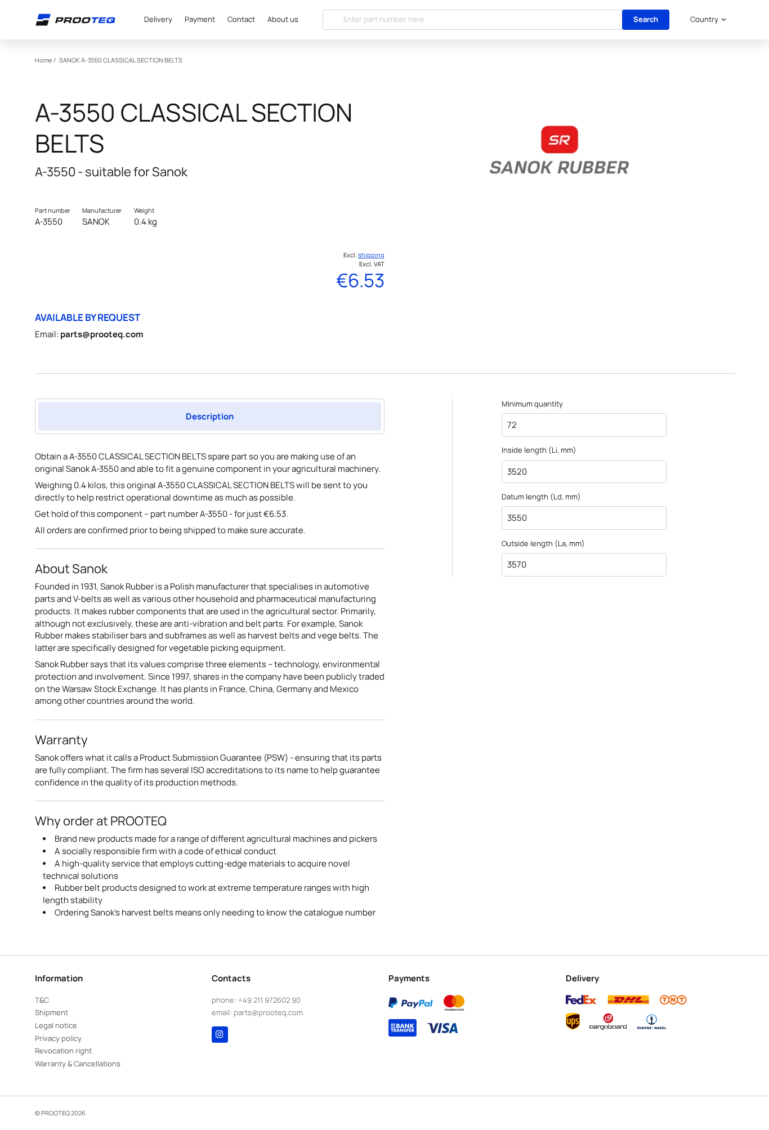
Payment (200, 19)
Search (645, 19)
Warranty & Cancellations (77, 1063)
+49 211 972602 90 (269, 1000)
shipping (371, 255)
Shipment (51, 1012)
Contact (241, 19)
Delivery (158, 19)
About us (282, 19)
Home (43, 60)
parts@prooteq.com (101, 334)
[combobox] (706, 19)
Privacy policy (58, 1038)
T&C (42, 1000)
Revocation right (63, 1051)
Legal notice (56, 1025)
